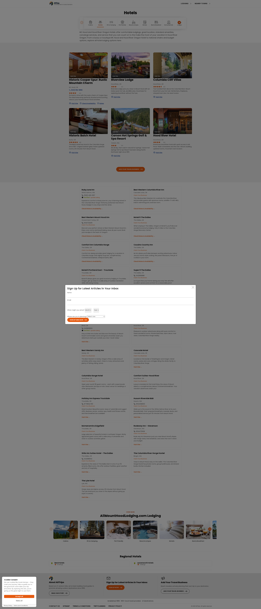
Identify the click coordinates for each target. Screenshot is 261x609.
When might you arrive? (75, 310)
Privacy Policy (8, 605)
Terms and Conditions (21, 605)
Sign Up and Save (76, 320)
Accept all (19, 596)
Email (69, 300)
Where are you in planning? (77, 316)
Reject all (19, 601)
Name (69, 293)
